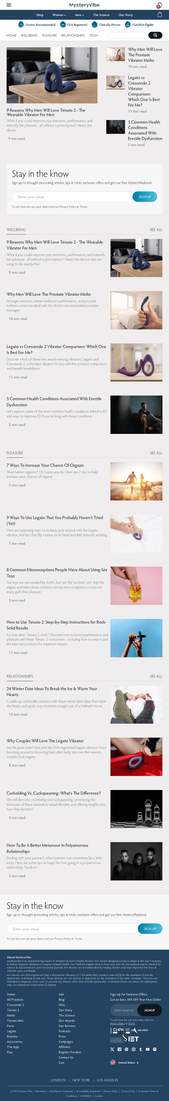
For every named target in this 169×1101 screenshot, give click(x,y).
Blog (62, 999)
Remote (12, 1036)
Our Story (126, 15)
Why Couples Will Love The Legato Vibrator (45, 740)
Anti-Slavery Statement (61, 1091)
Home (11, 994)
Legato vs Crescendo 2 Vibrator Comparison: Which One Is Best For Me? (144, 91)
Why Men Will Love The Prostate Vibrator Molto (145, 54)
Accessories (15, 1041)
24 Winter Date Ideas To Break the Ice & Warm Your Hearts (52, 691)
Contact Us (66, 1057)
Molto (11, 1015)
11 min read (137, 111)
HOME (11, 35)
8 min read (17, 765)
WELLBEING (29, 35)
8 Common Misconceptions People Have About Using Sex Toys (57, 572)
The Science (101, 15)
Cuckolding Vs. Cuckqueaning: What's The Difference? (54, 793)
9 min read (16, 138)
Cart (61, 1062)
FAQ (62, 1005)
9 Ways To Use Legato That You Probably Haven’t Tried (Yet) (55, 520)
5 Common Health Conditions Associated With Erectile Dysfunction (145, 130)
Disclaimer (41, 1091)
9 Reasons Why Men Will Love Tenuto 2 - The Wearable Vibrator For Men (46, 112)
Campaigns (66, 1041)
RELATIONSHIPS (73, 35)
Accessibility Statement (88, 1091)
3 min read (17, 600)
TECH (93, 35)
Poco (10, 1026)
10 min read (137, 66)
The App (13, 1047)
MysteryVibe (25, 1091)
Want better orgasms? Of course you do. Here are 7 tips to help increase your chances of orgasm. (52, 474)
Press (62, 1036)
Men (79, 14)
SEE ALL (156, 229)
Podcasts (64, 1031)
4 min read (17, 817)
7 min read (17, 485)
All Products (15, 999)
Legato (11, 1031)
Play (9, 1052)
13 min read (18, 714)
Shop (39, 15)
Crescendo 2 (15, 1005)
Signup (149, 1010)
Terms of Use (128, 1091)
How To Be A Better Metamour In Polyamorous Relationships (47, 848)
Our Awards (67, 1020)
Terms (83, 207)
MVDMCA (86, 1095)
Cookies (99, 1095)
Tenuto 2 (13, 1010)
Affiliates (64, 1047)
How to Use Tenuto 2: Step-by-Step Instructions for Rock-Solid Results (56, 625)
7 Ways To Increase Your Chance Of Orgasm (45, 465)
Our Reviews (67, 1026)
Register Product (70, 1052)
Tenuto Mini (15, 1020)
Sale (61, 994)
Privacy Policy (68, 207)
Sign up (145, 196)
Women (59, 14)
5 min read (136, 144)
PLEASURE (49, 35)
